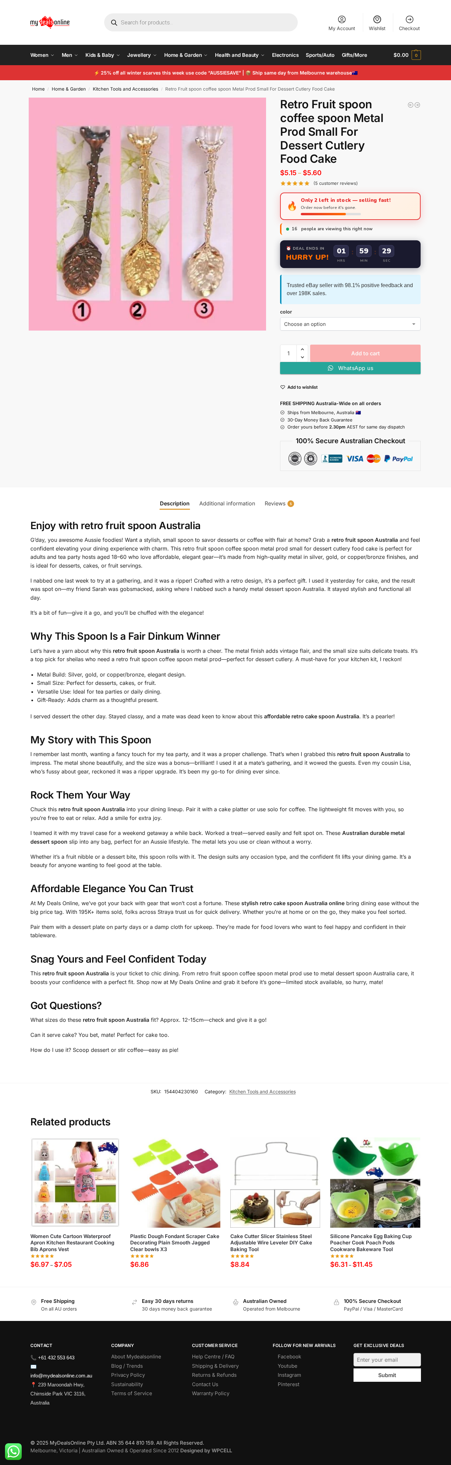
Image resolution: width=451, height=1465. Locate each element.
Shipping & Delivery (215, 1366)
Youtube (287, 1366)
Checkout (409, 28)
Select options (75, 1280)
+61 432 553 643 (56, 1357)
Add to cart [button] (175, 1280)
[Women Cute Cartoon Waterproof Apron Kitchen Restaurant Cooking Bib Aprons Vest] (75, 1182)
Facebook (289, 1356)
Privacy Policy (128, 1375)
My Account (341, 28)
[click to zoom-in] (147, 214)
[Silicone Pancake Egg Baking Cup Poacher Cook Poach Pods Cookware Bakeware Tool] (375, 1182)
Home (38, 89)
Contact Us (205, 1384)
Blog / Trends (127, 1366)
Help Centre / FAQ (213, 1356)
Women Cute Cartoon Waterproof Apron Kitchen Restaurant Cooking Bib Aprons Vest (72, 1242)
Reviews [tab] (278, 503)
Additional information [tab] (227, 503)
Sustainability (127, 1384)
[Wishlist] (110, 1147)
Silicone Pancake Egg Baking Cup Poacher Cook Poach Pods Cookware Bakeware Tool (371, 1242)
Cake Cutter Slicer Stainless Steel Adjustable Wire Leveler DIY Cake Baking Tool (271, 1242)
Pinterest (288, 1384)
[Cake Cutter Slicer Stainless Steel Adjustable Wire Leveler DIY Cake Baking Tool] (275, 1182)
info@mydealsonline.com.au (61, 1375)
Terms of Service (131, 1393)
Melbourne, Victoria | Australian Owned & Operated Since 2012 (131, 1450)
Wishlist (377, 28)
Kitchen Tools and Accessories (125, 89)
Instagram (289, 1375)
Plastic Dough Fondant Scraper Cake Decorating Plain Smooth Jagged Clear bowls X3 (174, 1242)
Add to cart (365, 353)
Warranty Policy (210, 1393)
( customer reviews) (335, 183)
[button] (407, 55)
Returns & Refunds (214, 1375)
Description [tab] (175, 503)
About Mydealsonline (137, 1356)
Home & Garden (69, 89)
